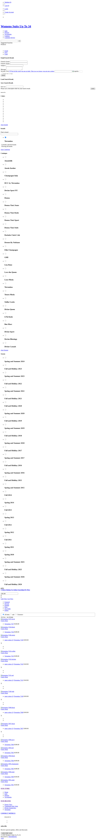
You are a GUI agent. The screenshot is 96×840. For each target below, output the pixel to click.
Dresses (6, 32)
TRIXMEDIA (12, 836)
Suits (5, 31)
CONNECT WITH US (8, 813)
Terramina (7, 809)
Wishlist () (7, 2)
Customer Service (9, 37)
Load (6, 54)
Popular (6, 605)
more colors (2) (9, 640)
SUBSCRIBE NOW (7, 833)
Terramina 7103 (9, 656)
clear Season (4, 350)
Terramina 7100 (18, 696)
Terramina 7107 (9, 624)
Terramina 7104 (9, 632)
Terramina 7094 (9, 761)
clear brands (4, 125)
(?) (31, 71)
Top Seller (7, 609)
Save (5, 52)
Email (6, 51)
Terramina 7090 (9, 777)
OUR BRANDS (6, 801)
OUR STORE (5, 788)
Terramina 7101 (18, 680)
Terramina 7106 (18, 640)
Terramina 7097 (18, 728)
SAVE (92, 88)
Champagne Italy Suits (11, 806)
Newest (6, 604)
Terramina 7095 (9, 769)
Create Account (9, 12)
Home (6, 792)
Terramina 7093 (9, 752)
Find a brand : (5, 132)
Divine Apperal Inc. (10, 808)
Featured (7, 602)
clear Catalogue (5, 149)
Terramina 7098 (18, 712)
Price (6, 607)
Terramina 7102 (18, 664)
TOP (2, 838)
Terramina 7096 (9, 744)
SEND (3, 75)
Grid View (4, 599)
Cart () (6, 5)
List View (10, 599)
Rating (6, 610)
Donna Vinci (8, 804)
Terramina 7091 (9, 785)
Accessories (8, 34)
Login (6, 9)
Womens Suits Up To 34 (16, 26)
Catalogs (7, 36)
